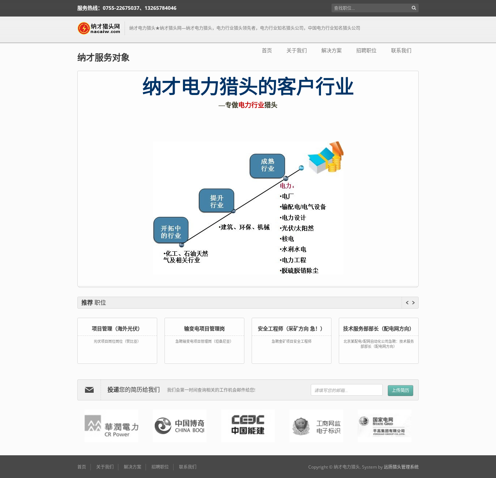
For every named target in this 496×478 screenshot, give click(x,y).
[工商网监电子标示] (316, 425)
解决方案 (331, 50)
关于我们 (296, 50)
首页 (267, 50)
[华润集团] (111, 425)
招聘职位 (366, 50)
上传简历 (400, 390)
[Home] (101, 28)
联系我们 (401, 50)
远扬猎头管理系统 (401, 467)
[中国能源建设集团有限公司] (248, 425)
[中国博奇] (180, 425)
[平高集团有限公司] (384, 425)
